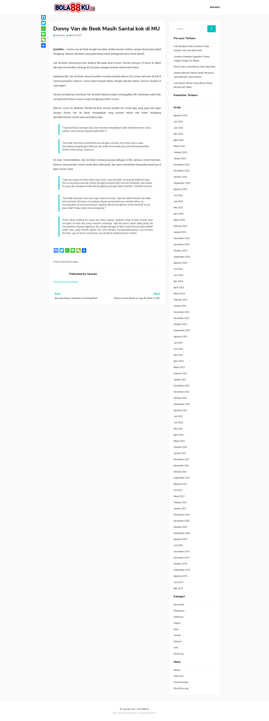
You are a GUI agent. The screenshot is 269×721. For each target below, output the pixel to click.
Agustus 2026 (180, 115)
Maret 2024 (179, 293)
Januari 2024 (180, 306)
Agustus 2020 (180, 539)
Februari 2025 (180, 226)
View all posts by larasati (65, 282)
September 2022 (182, 404)
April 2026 (179, 140)
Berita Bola (67, 262)
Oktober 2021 (180, 471)
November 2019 (181, 557)
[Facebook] (43, 17)
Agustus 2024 (180, 263)
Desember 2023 (182, 312)
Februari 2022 (180, 447)
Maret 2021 (179, 496)
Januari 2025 (180, 232)
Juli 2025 (178, 195)
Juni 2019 (178, 582)
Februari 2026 (180, 152)
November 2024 (181, 244)
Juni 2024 (178, 275)
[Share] (43, 45)
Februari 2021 (180, 502)
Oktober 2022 (180, 398)
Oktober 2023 (180, 324)
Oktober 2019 (180, 563)
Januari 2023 (180, 379)
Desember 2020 (182, 514)
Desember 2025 (182, 164)
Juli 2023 (178, 342)
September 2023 (182, 330)
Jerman (177, 635)
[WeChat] (43, 40)
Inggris (75, 262)
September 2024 (182, 256)
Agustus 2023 (180, 336)
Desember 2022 (182, 385)
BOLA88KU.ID (143, 709)
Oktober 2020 (180, 527)
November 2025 (181, 170)
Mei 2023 (178, 355)
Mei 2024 (178, 281)
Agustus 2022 (180, 410)
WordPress (152, 713)
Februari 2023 (180, 373)
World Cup (179, 653)
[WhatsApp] (43, 28)
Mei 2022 (178, 428)
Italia (176, 629)
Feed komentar (181, 682)
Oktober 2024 (180, 250)
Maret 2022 (179, 441)
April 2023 (179, 361)
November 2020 (181, 521)
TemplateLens (131, 713)
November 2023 (181, 318)
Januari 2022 (180, 453)
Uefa (176, 647)
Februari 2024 (180, 299)
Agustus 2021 (180, 484)
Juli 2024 (178, 269)
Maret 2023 (179, 367)
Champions (179, 610)
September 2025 (182, 183)
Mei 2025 (178, 207)
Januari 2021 (180, 508)
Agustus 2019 (180, 576)
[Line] (43, 34)
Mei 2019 (178, 588)
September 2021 (182, 477)
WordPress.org (181, 688)
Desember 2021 (182, 459)
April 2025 (179, 213)
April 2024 (179, 287)
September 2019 (182, 570)
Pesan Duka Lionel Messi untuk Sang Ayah (194, 66)
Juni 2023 (178, 349)
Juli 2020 (178, 545)
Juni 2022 (178, 422)
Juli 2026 (178, 121)
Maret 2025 (179, 220)
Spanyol (177, 641)
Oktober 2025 (180, 177)
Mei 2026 (178, 134)
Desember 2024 (182, 238)
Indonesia (178, 617)
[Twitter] (43, 23)
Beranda (215, 7)
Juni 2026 (178, 127)
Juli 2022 (178, 416)
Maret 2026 (179, 146)
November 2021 (181, 465)
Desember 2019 (182, 551)
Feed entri (179, 676)
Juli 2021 (178, 490)
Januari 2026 (180, 158)
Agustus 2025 (180, 189)
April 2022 (179, 435)
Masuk (177, 670)
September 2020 (182, 533)
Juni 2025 (178, 201)
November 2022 (181, 392)
